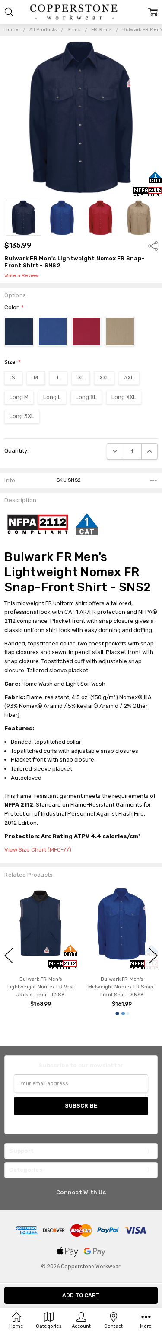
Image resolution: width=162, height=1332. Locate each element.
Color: (14, 307)
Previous (8, 955)
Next (153, 955)
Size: (12, 362)
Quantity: (16, 450)
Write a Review (21, 276)
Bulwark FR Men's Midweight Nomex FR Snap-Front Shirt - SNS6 (75, 987)
